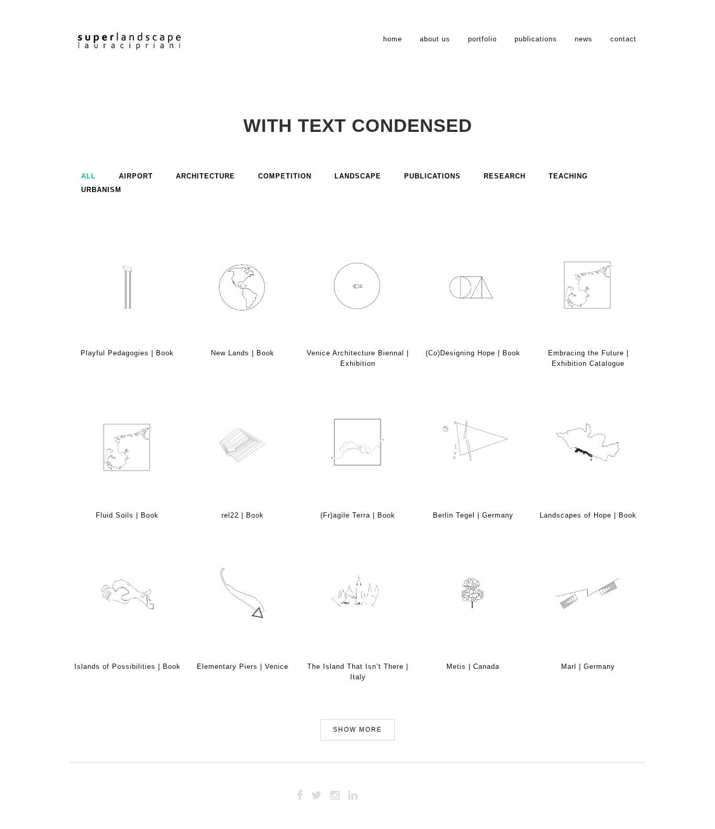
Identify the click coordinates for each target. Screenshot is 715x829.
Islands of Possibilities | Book (127, 666)
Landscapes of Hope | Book (588, 515)
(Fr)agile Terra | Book (357, 515)
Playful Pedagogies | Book (127, 353)
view (149, 278)
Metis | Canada (472, 666)
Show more (357, 729)
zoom (106, 278)
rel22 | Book (242, 515)
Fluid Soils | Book (127, 515)
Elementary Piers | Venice (242, 666)
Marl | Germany (588, 666)
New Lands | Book (242, 353)
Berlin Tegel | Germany (473, 515)
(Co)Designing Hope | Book (473, 353)
